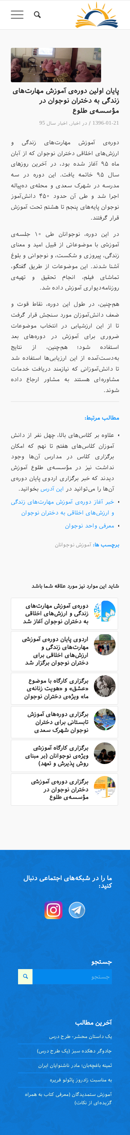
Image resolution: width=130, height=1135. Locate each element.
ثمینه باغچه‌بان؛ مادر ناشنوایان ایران (75, 1065)
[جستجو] (36, 14)
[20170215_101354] (56, 65)
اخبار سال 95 (53, 123)
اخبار (75, 123)
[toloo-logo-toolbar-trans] (75, 14)
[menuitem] (36, 14)
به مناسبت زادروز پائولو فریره (81, 1080)
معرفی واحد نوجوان (89, 525)
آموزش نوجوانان (73, 545)
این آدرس (51, 488)
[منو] (19, 14)
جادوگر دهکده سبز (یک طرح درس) (74, 1051)
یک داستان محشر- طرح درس (80, 1036)
